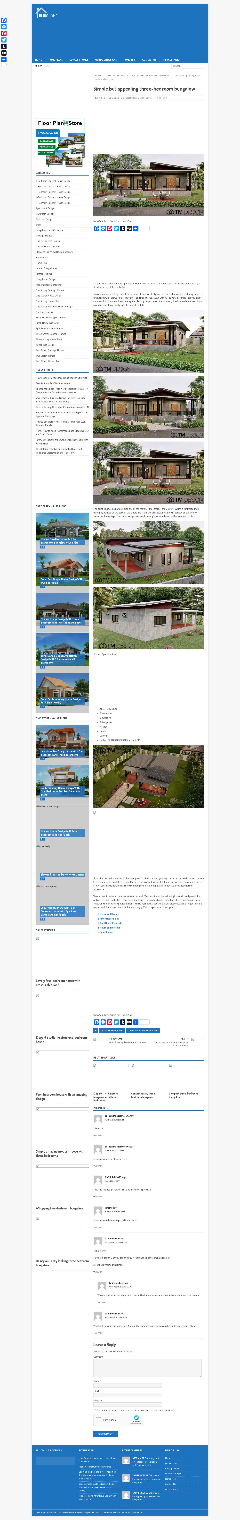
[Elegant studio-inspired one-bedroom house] (62, 1014)
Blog (38, 224)
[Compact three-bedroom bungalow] (186, 1077)
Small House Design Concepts (51, 317)
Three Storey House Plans (49, 339)
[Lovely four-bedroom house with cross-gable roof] (62, 957)
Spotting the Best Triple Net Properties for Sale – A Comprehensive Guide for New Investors (97, 1475)
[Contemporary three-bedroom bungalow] (148, 1077)
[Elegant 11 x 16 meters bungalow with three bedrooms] (110, 1077)
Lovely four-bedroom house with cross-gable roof (58, 982)
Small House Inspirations (48, 323)
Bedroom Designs (45, 219)
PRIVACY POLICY (95, 1512)
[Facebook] (4, 20)
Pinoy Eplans (106, 932)
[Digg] (4, 53)
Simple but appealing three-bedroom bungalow (146, 1479)
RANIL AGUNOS (113, 1177)
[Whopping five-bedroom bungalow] (62, 1184)
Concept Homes (78, 60)
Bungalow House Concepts (49, 230)
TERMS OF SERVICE (112, 1512)
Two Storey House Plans (48, 361)
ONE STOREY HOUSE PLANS (51, 506)
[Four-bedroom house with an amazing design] (62, 1071)
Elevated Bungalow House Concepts (54, 252)
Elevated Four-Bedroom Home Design (62, 874)
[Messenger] (4, 27)
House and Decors (109, 914)
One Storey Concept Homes (50, 290)
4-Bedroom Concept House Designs (54, 197)
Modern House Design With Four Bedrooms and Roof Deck (59, 833)
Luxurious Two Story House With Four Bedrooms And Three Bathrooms (62, 753)
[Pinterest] (4, 33)
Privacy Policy (172, 60)
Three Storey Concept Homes (51, 334)
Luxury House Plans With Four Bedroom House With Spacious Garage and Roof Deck (58, 911)
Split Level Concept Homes (49, 328)
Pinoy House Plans (109, 918)
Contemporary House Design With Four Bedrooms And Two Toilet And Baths (60, 791)
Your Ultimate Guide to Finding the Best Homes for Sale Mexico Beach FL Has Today (97, 1487)
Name (96, 1381)
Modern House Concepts (48, 285)
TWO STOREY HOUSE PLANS (51, 718)
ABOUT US (126, 1512)
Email (96, 1391)
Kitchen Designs (44, 274)
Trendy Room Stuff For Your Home (53, 383)
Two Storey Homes (45, 356)
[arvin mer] (126, 1462)
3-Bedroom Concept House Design (128, 98)
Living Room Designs (46, 279)
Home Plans (55, 60)
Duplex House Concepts (48, 246)
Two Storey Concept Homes (50, 350)
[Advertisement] (148, 30)
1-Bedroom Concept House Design (53, 181)
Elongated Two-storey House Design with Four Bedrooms (145, 1462)
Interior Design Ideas (46, 268)
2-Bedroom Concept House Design (53, 186)
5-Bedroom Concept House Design (53, 203)
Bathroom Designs (45, 214)
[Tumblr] (4, 46)
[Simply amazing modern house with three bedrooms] (62, 1127)
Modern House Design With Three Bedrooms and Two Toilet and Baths (61, 620)
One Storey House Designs (49, 295)
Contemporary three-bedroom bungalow (143, 1095)
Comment (98, 1356)
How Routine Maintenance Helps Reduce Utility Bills (62, 378)
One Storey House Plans (48, 301)
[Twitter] (4, 40)
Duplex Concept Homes (48, 241)
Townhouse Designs (46, 345)
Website (97, 1400)
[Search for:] (187, 66)
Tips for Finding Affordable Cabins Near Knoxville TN (62, 407)
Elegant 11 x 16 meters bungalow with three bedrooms (105, 1097)
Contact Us (149, 60)
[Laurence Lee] (126, 1480)
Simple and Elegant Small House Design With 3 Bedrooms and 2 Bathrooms (59, 659)
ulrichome (102, 98)
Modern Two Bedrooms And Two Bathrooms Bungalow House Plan (60, 541)
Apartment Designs (45, 208)
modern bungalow (112, 1031)
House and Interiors (110, 927)
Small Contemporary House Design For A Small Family (61, 701)
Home (38, 60)
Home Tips (129, 60)
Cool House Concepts (111, 923)
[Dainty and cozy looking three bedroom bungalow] (62, 1237)
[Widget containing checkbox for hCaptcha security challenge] (118, 1420)
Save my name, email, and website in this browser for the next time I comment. (136, 1410)
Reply (99, 1135)
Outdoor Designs (106, 60)
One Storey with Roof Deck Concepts (54, 306)
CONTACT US (138, 1512)
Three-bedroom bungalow (142, 1031)
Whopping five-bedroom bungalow (59, 1208)
